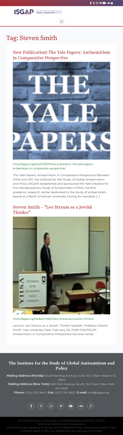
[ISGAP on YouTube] (104, 3)
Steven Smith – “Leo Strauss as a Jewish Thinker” (52, 209)
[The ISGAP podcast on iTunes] (90, 406)
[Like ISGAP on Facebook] (31, 406)
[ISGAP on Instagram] (97, 3)
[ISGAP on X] (93, 3)
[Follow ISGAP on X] (41, 406)
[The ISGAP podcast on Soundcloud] (80, 406)
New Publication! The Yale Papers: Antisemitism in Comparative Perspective (61, 55)
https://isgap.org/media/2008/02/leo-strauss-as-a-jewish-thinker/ (53, 318)
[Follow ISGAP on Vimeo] (61, 406)
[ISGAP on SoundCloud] (108, 3)
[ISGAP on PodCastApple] (112, 3)
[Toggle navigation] (61, 21)
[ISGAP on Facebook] (91, 3)
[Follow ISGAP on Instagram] (51, 406)
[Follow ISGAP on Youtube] (70, 406)
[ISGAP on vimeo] (100, 3)
